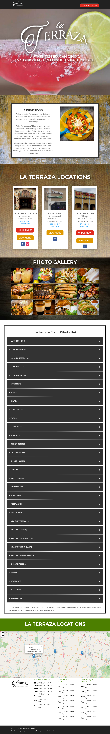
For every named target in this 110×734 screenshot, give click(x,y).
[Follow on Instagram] (27, 244)
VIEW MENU (25, 237)
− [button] (3, 635)
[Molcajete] (88, 299)
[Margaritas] (22, 283)
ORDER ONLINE (89, 5)
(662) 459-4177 (55, 224)
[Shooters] (44, 314)
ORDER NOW (25, 230)
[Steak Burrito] (66, 314)
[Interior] (44, 299)
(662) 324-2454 (25, 221)
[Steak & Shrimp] (22, 314)
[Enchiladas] (88, 283)
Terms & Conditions (49, 731)
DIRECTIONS (25, 224)
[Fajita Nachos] (66, 283)
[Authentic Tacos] (88, 314)
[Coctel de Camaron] (44, 283)
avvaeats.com (30, 731)
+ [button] (3, 632)
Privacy (38, 731)
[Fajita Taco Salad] (22, 299)
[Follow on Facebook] (23, 244)
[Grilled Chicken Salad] (66, 299)
